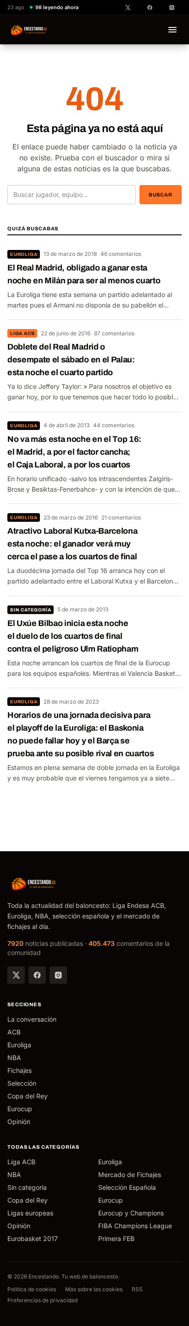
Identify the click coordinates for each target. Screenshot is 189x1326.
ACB (14, 1032)
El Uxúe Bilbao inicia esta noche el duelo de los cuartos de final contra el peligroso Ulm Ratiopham (72, 636)
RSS (137, 1289)
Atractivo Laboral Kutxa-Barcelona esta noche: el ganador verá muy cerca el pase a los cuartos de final (72, 543)
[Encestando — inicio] (29, 29)
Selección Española (127, 1187)
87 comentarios (114, 333)
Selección (21, 1083)
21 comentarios (121, 517)
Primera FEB (116, 1238)
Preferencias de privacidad (42, 1300)
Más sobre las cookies (93, 1289)
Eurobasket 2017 (32, 1238)
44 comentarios (113, 425)
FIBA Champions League (135, 1226)
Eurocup (19, 1109)
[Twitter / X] (16, 975)
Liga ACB (22, 333)
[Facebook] (37, 975)
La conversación (31, 1019)
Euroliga (23, 254)
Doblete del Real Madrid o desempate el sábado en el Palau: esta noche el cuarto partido (71, 359)
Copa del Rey (27, 1096)
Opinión (18, 1121)
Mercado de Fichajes (129, 1174)
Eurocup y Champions (131, 1213)
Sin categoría (30, 609)
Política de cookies (31, 1289)
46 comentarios (120, 253)
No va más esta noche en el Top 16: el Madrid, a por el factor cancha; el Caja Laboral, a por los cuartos (74, 452)
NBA (14, 1057)
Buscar (160, 194)
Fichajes (19, 1070)
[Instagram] (58, 975)
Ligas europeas (30, 1213)
